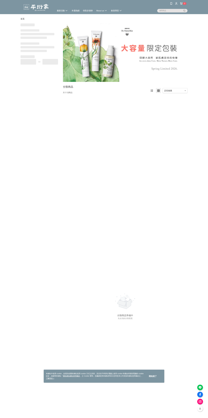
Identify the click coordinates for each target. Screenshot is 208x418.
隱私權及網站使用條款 (71, 376)
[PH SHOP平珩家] (36, 7)
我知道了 (153, 376)
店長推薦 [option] (168, 91)
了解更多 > (50, 378)
